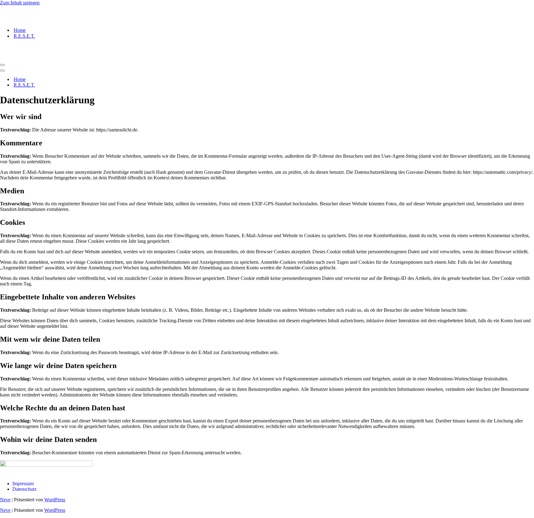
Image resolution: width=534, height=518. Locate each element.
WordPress (54, 499)
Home (20, 30)
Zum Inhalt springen (20, 2)
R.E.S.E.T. (24, 36)
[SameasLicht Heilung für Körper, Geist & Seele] (31, 19)
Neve (5, 499)
